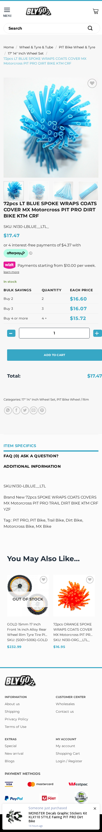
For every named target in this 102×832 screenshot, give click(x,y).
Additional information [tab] (32, 466)
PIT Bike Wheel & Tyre (77, 47)
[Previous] (11, 128)
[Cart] (95, 11)
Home (9, 47)
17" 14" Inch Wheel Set (26, 53)
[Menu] (8, 11)
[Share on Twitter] (25, 410)
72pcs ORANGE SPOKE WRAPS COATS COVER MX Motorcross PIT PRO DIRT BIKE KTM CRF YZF (73, 629)
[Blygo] (39, 11)
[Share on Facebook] (16, 410)
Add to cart (54, 355)
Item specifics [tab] (20, 446)
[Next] (90, 128)
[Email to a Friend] (33, 410)
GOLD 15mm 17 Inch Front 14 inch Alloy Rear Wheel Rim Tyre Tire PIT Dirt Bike (27, 629)
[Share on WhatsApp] (8, 410)
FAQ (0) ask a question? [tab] (31, 456)
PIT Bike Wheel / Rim (73, 399)
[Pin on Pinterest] (42, 410)
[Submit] (90, 28)
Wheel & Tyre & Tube (36, 47)
